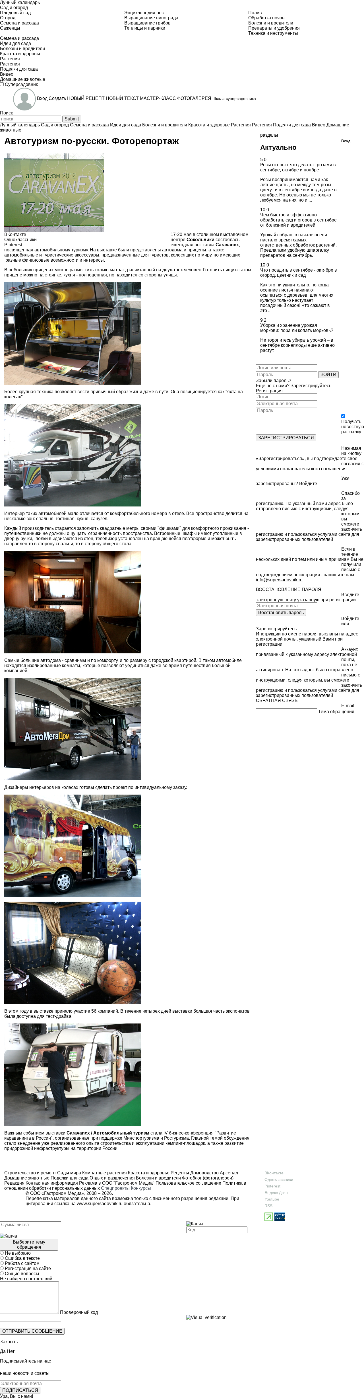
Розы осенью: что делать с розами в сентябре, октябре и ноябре (298, 167)
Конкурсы (141, 1188)
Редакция (14, 1183)
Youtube (271, 1199)
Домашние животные (26, 1178)
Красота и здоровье (148, 1172)
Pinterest (272, 1186)
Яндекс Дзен (276, 1192)
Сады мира (68, 1172)
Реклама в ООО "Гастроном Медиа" (116, 1183)
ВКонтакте (274, 1173)
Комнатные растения (104, 1172)
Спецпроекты (115, 1188)
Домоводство (204, 1172)
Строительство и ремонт (30, 1172)
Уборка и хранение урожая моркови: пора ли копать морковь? (296, 328)
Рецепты (179, 1172)
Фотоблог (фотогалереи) (207, 1178)
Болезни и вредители (158, 1178)
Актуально (278, 147)
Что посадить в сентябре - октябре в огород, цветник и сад (298, 273)
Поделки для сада (68, 1178)
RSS (268, 1205)
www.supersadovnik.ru (100, 1203)
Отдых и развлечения (111, 1178)
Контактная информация (52, 1183)
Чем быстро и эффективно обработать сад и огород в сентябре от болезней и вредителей (298, 219)
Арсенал (228, 1172)
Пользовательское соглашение (188, 1183)
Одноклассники (278, 1179)
